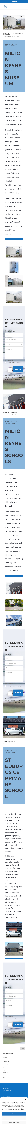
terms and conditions (17, 379)
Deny (14, 1118)
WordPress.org (6, 1077)
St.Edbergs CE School (9, 741)
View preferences (14, 1122)
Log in (4, 1070)
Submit (18, 369)
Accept (14, 1114)
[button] (25, 1099)
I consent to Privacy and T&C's (13, 364)
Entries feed (6, 1072)
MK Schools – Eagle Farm (10, 412)
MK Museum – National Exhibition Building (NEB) (13, 34)
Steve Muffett (7, 36)
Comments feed (7, 1075)
